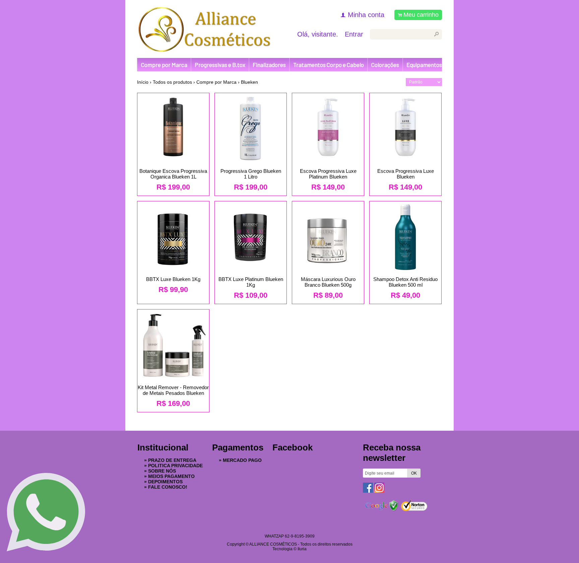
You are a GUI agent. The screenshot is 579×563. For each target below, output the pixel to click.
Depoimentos (165, 481)
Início (142, 82)
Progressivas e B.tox (220, 64)
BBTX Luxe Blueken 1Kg (173, 279)
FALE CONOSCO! (167, 487)
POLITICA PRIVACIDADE (175, 465)
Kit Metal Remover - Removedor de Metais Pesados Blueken (173, 390)
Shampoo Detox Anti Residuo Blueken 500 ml (405, 282)
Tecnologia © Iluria (289, 549)
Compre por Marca (164, 64)
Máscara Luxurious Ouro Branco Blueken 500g (328, 282)
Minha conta (366, 14)
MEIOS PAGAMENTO (171, 476)
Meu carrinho (421, 14)
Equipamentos (424, 64)
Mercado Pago (242, 460)
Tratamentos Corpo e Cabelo (328, 64)
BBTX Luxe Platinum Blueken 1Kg (250, 282)
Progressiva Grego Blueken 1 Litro (250, 174)
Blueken (249, 82)
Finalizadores (269, 64)
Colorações (385, 64)
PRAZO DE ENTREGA (172, 460)
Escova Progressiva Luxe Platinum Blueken (328, 174)
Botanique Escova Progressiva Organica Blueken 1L (173, 174)
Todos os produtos (172, 82)
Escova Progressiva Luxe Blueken (405, 174)
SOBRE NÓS (162, 471)
